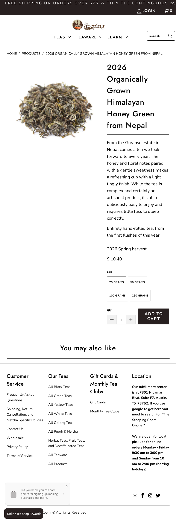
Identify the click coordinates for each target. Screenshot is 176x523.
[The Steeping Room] (88, 25)
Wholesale (15, 438)
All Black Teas (59, 387)
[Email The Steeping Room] (135, 496)
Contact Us (15, 429)
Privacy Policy (17, 446)
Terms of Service (20, 455)
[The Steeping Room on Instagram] (150, 496)
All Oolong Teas (60, 422)
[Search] (170, 36)
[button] (63, 37)
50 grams (137, 282)
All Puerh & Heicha (63, 431)
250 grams (140, 296)
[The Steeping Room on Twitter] (158, 496)
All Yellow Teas (60, 404)
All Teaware (57, 455)
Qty (109, 310)
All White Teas (60, 413)
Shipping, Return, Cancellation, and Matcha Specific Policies (25, 414)
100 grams (117, 296)
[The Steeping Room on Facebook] (143, 496)
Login (149, 11)
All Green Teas (60, 396)
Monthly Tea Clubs (104, 411)
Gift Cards (98, 402)
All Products (58, 464)
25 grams (116, 282)
